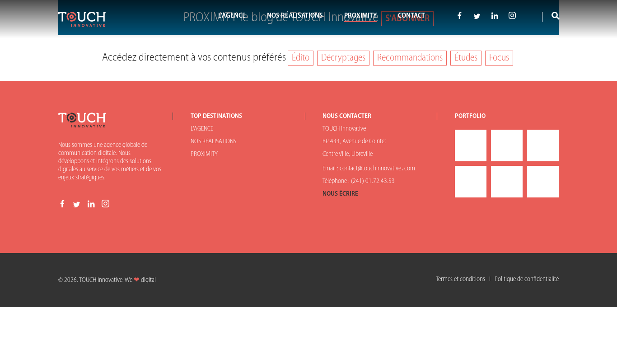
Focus (499, 58)
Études (465, 58)
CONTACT (411, 15)
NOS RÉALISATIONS (295, 15)
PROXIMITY (360, 15)
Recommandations (410, 58)
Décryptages (343, 58)
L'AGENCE (232, 15)
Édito (300, 58)
